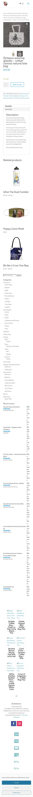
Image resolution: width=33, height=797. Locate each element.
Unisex (7, 349)
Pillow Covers (8, 385)
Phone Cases (8, 293)
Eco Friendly (6, 362)
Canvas (7, 312)
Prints (6, 329)
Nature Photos (9, 323)
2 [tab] (18, 47)
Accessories (11, 17)
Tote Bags (18, 17)
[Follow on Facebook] (13, 723)
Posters (7, 326)
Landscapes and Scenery (12, 320)
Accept (16, 783)
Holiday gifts (8, 369)
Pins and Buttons (9, 296)
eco (7, 98)
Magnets (7, 287)
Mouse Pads (8, 399)
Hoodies (8, 354)
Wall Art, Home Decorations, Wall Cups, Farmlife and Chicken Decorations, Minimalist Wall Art (15, 15)
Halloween (8, 367)
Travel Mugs (8, 304)
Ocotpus (23, 98)
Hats (7, 351)
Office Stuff (6, 397)
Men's (6, 339)
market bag (17, 98)
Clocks (6, 315)
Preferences (16, 792)
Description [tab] (8, 106)
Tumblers (7, 307)
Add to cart (17, 84)
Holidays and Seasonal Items (11, 364)
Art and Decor (7, 310)
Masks (6, 290)
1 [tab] (16, 47)
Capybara (6, 331)
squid (27, 98)
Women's (7, 357)
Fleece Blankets (9, 380)
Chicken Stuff (7, 334)
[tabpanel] (16, 34)
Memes (5, 394)
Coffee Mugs (8, 285)
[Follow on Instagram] (19, 723)
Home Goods (7, 372)
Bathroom (8, 374)
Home (4, 13)
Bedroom (7, 377)
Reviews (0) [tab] (8, 109)
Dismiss (16, 787)
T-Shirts (8, 341)
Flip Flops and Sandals (12, 346)
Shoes (6, 344)
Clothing (5, 337)
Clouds (7, 317)
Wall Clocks (8, 391)
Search (19, 275)
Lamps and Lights (10, 383)
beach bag (21, 96)
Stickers (7, 299)
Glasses (11, 98)
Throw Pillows (8, 388)
